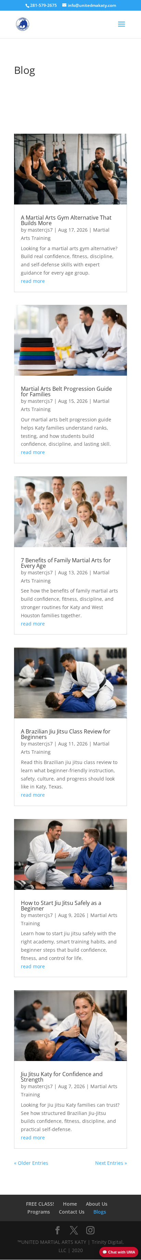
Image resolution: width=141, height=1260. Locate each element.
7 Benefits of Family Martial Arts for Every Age (66, 563)
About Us (96, 1204)
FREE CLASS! (40, 1204)
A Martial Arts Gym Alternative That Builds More (66, 220)
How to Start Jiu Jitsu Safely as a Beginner (61, 905)
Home (70, 1204)
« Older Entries (31, 1163)
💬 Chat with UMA (118, 1252)
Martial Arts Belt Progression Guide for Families (66, 391)
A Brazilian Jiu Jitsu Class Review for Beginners (66, 734)
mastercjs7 (40, 229)
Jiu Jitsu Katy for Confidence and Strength (62, 1076)
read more (33, 281)
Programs (38, 1211)
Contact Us (72, 1211)
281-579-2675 (43, 5)
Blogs (99, 1211)
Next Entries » (111, 1163)
